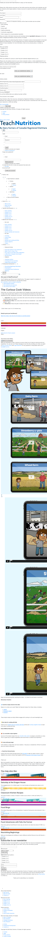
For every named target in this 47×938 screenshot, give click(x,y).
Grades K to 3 (4, 48)
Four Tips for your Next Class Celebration (14, 252)
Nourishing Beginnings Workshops (13, 266)
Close (23, 118)
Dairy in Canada (7, 917)
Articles (5, 924)
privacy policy (41, 874)
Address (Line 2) (4, 86)
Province (2, 92)
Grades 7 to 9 (4, 52)
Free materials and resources (10, 285)
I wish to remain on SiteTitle (14, 282)
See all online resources (8, 913)
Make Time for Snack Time (11, 251)
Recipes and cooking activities (12, 240)
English (14, 189)
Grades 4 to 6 (4, 50)
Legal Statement (18, 345)
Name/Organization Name (6, 81)
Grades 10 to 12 (4, 54)
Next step (8, 106)
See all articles (8, 255)
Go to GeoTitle (4, 282)
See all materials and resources (12, 231)
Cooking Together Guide (35, 724)
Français (14, 185)
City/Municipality (4, 88)
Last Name (2, 15)
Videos (6, 243)
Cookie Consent (7, 936)
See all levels (8, 218)
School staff (4, 28)
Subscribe (3, 869)
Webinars (7, 270)
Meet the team (8, 205)
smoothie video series (24, 736)
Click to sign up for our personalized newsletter (12, 34)
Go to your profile (4, 104)
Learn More (6, 773)
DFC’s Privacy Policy (7, 345)
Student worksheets (8, 910)
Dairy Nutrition (6, 918)
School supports (9, 241)
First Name (2, 13)
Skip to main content (5, 119)
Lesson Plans (8, 237)
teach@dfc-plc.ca (5, 346)
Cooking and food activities (11, 260)
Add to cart (4, 775)
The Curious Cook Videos (9, 286)
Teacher (3, 26)
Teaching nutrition (9, 259)
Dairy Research (6, 921)
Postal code (3, 90)
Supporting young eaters (10, 262)
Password (2, 19)
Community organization (7, 32)
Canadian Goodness (8, 920)
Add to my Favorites (7, 340)
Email (1, 17)
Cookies (4, 111)
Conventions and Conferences (12, 269)
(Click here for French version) (8, 333)
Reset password (9, 161)
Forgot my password (10, 150)
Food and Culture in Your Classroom (13, 249)
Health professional (5, 30)
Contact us (7, 206)
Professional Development (9, 925)
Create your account (10, 170)
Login (6, 147)
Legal (3, 113)
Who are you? (4, 848)
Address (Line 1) (3, 83)
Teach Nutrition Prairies (8, 283)
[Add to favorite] (2, 774)
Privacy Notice (5, 114)
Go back (2, 106)
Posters (6, 238)
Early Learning (4, 24)
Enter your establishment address (23, 70)
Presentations (8, 267)
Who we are (7, 203)
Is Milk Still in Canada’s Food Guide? (13, 254)
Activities (7, 235)
